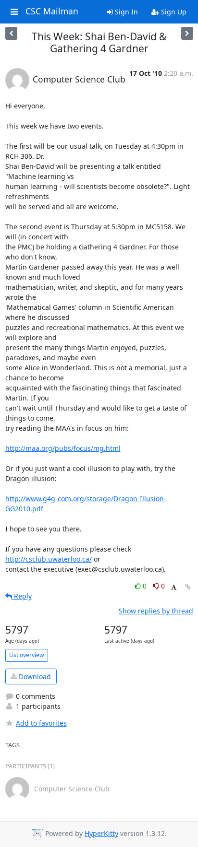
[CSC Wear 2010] (11, 33)
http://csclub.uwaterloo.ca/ (48, 559)
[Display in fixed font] (173, 587)
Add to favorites (41, 723)
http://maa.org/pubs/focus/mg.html (63, 448)
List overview (26, 655)
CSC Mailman (51, 11)
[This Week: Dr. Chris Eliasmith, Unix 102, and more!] (187, 33)
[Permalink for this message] (188, 586)
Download (34, 676)
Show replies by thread (156, 610)
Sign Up (172, 11)
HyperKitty (101, 833)
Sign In (125, 11)
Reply (22, 595)
